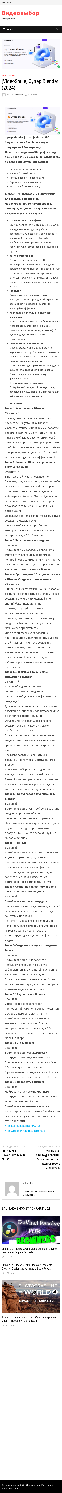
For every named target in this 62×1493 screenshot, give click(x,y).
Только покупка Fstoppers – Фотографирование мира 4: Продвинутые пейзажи (30, 1318)
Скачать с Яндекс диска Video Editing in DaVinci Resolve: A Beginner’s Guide (29, 1250)
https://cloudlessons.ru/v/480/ (23, 1126)
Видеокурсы (8, 75)
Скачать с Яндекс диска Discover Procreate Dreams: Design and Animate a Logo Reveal (27, 1266)
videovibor (18, 94)
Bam (17, 1488)
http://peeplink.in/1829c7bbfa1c (25, 1130)
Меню (10, 29)
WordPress (7, 1488)
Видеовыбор (20, 13)
